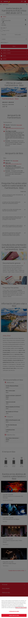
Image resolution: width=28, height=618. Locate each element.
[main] (14, 607)
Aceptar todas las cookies (14, 615)
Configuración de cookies (14, 611)
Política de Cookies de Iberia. (21, 607)
